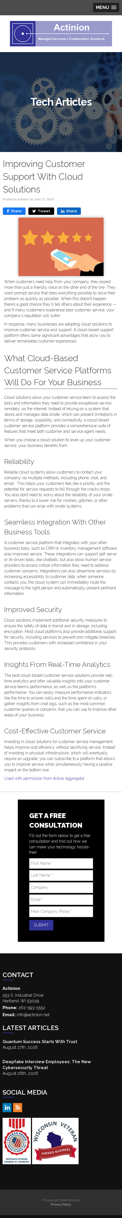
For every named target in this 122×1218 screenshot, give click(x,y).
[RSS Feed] (17, 1107)
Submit (41, 925)
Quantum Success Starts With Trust (40, 1041)
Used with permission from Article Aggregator (44, 778)
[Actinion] (61, 33)
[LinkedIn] (7, 1107)
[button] (106, 7)
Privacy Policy (61, 1204)
